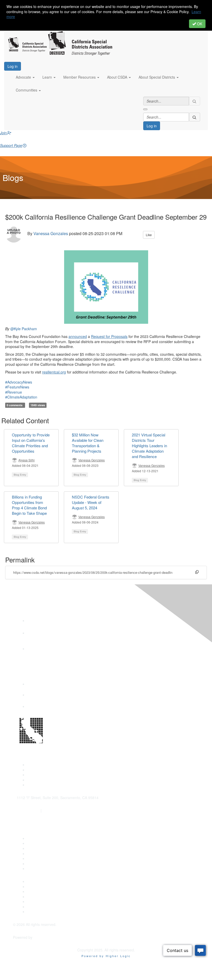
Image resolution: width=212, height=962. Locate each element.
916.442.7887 (54, 810)
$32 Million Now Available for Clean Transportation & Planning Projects (87, 443)
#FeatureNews (17, 386)
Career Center (39, 881)
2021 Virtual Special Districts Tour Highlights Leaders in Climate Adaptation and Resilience (149, 445)
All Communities (40, 901)
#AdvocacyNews (18, 382)
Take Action (36, 858)
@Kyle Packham (23, 328)
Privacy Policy (38, 911)
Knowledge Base (41, 868)
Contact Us (36, 838)
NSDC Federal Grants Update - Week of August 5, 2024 (90, 502)
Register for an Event (44, 853)
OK (199, 23)
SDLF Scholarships (42, 848)
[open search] (145, 109)
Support (33, 843)
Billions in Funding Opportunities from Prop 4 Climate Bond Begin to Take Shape (29, 505)
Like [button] (149, 235)
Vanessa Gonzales (50, 234)
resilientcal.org (54, 372)
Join (3, 132)
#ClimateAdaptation (21, 397)
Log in (12, 66)
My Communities (41, 906)
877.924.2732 (28, 810)
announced (78, 336)
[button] (25, 77)
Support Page (11, 145)
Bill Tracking (37, 863)
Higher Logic (43, 937)
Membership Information (47, 896)
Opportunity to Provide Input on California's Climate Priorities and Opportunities (31, 443)
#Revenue (13, 392)
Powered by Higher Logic (106, 956)
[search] (194, 101)
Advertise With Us (41, 886)
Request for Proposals (109, 336)
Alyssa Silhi (26, 460)
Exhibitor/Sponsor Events (47, 891)
